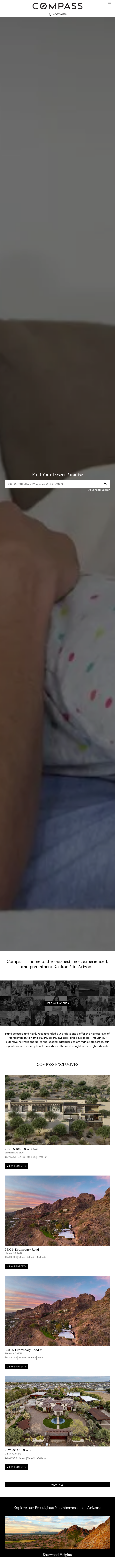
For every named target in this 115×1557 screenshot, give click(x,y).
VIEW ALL (57, 1484)
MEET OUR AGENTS (57, 1003)
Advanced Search (99, 489)
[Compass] (57, 10)
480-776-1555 (57, 14)
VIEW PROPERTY (17, 1166)
